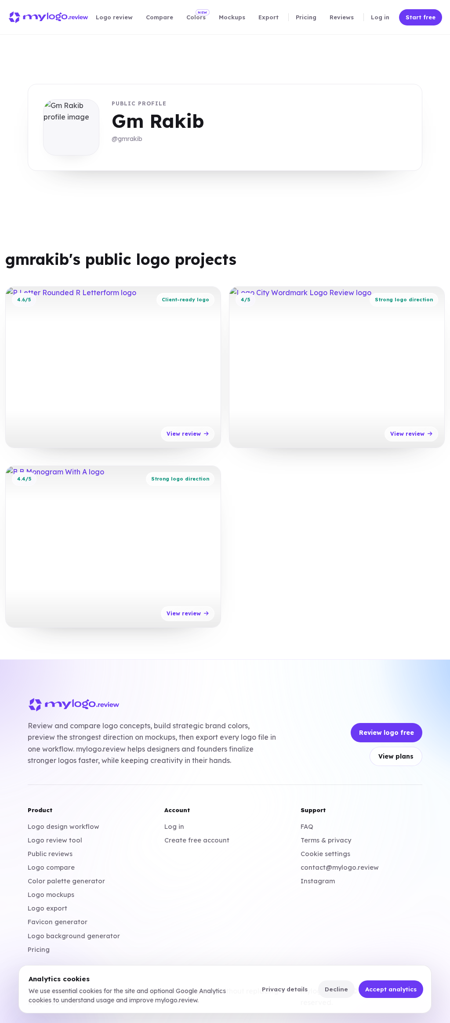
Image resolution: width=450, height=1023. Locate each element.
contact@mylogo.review (340, 867)
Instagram (318, 881)
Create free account (196, 840)
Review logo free (386, 733)
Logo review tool (55, 840)
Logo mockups (51, 894)
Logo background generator (74, 936)
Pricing (39, 949)
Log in (174, 826)
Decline (336, 989)
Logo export (47, 908)
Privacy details (285, 989)
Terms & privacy (326, 840)
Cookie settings (325, 853)
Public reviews (50, 853)
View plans (396, 756)
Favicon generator (57, 922)
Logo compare (51, 867)
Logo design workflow (63, 826)
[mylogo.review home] (48, 17)
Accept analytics (391, 989)
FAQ (307, 826)
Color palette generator (66, 881)
